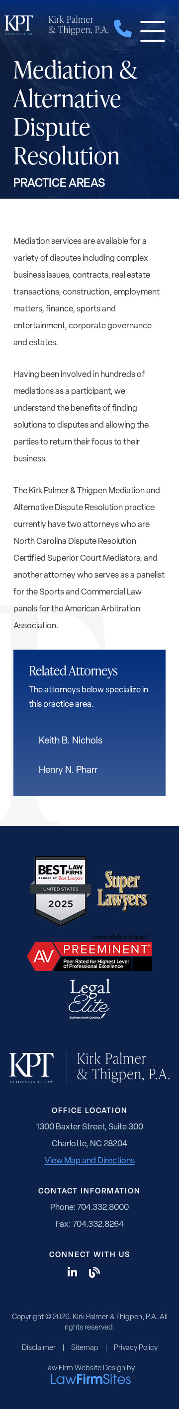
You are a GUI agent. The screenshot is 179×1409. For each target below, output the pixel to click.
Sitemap (84, 1348)
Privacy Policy (136, 1348)
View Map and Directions (90, 1161)
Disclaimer (39, 1348)
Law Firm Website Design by (89, 1368)
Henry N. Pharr (68, 770)
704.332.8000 (103, 1207)
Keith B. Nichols (70, 741)
